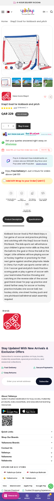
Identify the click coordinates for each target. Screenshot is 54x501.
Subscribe (43, 381)
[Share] (50, 97)
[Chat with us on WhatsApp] (50, 486)
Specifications (35, 219)
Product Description (13, 219)
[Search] (50, 12)
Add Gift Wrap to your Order (25, 180)
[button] (45, 11)
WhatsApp (11, 144)
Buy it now (23, 126)
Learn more (41, 163)
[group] (26, 50)
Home (4, 21)
